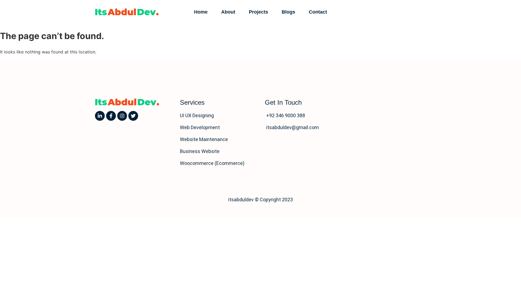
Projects (258, 12)
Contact (318, 12)
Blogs (288, 12)
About (228, 12)
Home (201, 12)
